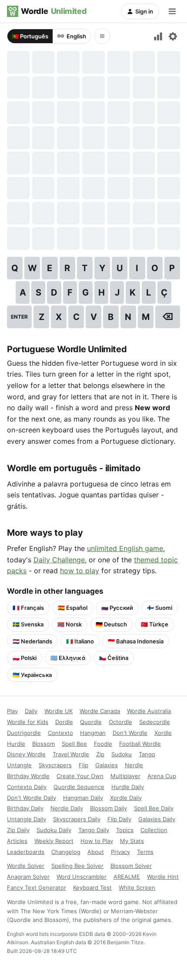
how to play (79, 570)
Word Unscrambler (82, 876)
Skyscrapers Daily (76, 819)
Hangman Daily (83, 797)
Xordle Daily (126, 797)
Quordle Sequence (78, 786)
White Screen (137, 887)
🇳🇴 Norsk (69, 624)
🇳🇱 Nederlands (32, 641)
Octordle (120, 721)
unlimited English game (125, 548)
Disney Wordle (26, 754)
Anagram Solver (28, 876)
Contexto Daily (27, 786)
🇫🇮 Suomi (159, 607)
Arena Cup (161, 775)
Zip (100, 754)
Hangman (93, 732)
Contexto (60, 732)
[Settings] (172, 36)
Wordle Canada (100, 710)
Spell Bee (74, 743)
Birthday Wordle (28, 775)
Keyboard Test (92, 887)
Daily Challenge (59, 559)
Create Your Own (80, 775)
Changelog (65, 851)
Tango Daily (93, 829)
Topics (125, 829)
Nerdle (134, 765)
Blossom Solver (131, 865)
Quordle (91, 721)
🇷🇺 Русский (117, 607)
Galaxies (106, 765)
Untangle (19, 765)
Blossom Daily (108, 808)
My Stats (132, 840)
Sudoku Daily (54, 829)
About (95, 851)
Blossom (43, 743)
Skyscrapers (55, 765)
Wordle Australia (149, 710)
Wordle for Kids (27, 721)
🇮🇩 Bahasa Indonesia (136, 641)
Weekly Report (53, 840)
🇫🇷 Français (28, 607)
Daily (31, 710)
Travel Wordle (71, 754)
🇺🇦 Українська (32, 674)
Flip (83, 765)
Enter (19, 316)
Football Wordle (140, 743)
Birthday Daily (25, 808)
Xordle (163, 732)
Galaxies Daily (156, 819)
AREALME (127, 876)
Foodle (103, 743)
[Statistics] (158, 36)
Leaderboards (25, 851)
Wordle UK (58, 710)
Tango (147, 754)
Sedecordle (154, 721)
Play (12, 710)
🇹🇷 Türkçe (154, 624)
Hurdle (16, 743)
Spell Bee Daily (154, 808)
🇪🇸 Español (72, 607)
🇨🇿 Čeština (113, 657)
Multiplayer (125, 775)
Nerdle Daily (66, 808)
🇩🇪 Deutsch (111, 624)
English (76, 36)
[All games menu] (102, 36)
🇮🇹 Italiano (80, 641)
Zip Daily (18, 829)
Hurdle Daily (127, 786)
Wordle (54, 11)
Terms (145, 851)
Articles (17, 840)
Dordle (64, 721)
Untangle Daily (26, 819)
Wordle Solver (25, 865)
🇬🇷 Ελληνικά (67, 657)
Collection (153, 829)
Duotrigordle (24, 732)
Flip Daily (119, 819)
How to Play (96, 840)
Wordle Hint (163, 876)
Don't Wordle (130, 732)
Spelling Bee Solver (77, 865)
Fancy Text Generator (36, 887)
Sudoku (121, 754)
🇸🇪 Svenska (28, 624)
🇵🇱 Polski (25, 657)
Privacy (120, 851)
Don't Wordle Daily (31, 797)
